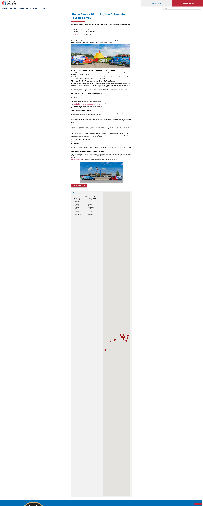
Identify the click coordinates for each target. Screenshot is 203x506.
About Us (34, 8)
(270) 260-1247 (75, 34)
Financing (21, 8)
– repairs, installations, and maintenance (86, 99)
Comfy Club (13, 8)
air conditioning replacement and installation (95, 103)
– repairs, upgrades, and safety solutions (86, 104)
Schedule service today (76, 159)
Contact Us (44, 8)
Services (4, 8)
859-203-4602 (156, 3)
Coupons (28, 8)
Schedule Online (188, 3)
